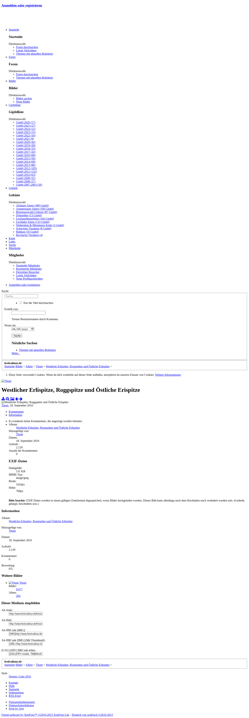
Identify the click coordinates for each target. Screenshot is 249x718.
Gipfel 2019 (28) (25, 145)
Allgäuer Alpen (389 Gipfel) (32, 205)
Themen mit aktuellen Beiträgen (34, 53)
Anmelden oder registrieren (21, 5)
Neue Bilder (23, 101)
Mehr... (16, 353)
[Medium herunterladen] (3, 398)
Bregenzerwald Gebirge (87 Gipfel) (36, 212)
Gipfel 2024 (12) (25, 128)
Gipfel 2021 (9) (25, 138)
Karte (12, 238)
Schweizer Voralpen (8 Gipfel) (33, 228)
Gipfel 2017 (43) (25, 151)
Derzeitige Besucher (27, 272)
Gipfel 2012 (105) (26, 168)
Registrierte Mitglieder (29, 268)
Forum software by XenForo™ (35, 714)
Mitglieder (15, 248)
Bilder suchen (24, 98)
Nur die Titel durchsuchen (38, 302)
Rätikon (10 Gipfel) (27, 231)
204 (18, 595)
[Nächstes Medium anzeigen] (20, 398)
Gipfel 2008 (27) (25, 181)
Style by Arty (16, 708)
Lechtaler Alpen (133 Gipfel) (32, 221)
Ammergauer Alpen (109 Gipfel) (35, 208)
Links (12, 241)
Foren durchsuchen (27, 47)
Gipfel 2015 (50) (25, 158)
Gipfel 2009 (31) (25, 178)
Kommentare (16, 411)
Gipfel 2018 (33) (25, 148)
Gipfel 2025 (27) (25, 125)
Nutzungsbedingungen (22, 702)
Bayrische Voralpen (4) (29, 235)
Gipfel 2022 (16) (25, 135)
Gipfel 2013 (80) (25, 165)
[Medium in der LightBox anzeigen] (12, 398)
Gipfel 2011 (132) (26, 171)
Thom (4, 405)
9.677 (19, 589)
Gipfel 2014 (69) (25, 161)
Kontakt (13, 682)
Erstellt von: (11, 309)
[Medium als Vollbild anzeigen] (7, 398)
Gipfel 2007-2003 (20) (29, 184)
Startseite (14, 29)
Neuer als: (10, 325)
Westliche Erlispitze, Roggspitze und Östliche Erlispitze (48, 427)
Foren (12, 57)
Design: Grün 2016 (20, 676)
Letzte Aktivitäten (26, 50)
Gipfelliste (15, 105)
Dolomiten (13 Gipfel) (29, 215)
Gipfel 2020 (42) (25, 142)
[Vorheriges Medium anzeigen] (16, 398)
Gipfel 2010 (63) (25, 174)
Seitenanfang (16, 692)
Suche (12, 244)
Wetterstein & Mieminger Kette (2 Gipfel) (40, 225)
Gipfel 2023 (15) (25, 132)
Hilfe (12, 686)
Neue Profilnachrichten (29, 278)
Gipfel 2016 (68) (25, 155)
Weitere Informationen (168, 374)
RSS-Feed (15, 695)
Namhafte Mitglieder (28, 265)
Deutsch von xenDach (92, 714)
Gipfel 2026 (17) (25, 122)
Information (15, 414)
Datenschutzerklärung (21, 705)
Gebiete (13, 188)
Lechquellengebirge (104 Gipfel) (35, 218)
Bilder (12, 80)
